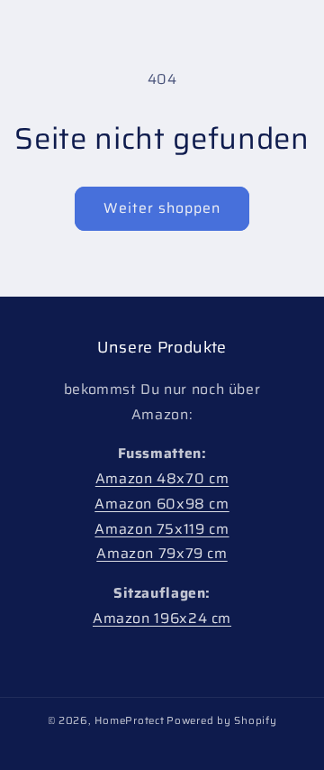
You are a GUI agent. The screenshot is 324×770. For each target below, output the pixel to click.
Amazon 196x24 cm (162, 618)
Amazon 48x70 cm (162, 478)
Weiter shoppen (162, 208)
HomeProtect (129, 720)
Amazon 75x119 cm (161, 529)
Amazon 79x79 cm (161, 553)
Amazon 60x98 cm (161, 503)
